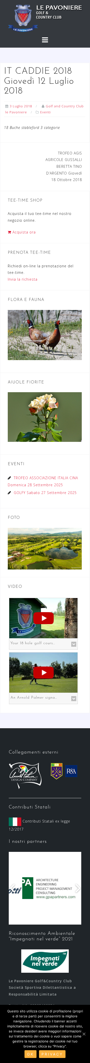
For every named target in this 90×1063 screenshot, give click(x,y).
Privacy (52, 1054)
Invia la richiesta (23, 279)
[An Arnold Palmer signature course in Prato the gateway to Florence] (43, 672)
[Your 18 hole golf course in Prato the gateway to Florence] (43, 617)
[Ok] (83, 1033)
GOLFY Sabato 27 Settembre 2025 (45, 492)
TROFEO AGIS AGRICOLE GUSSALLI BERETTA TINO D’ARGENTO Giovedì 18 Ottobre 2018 (64, 166)
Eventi (45, 112)
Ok (30, 1054)
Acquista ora (23, 232)
